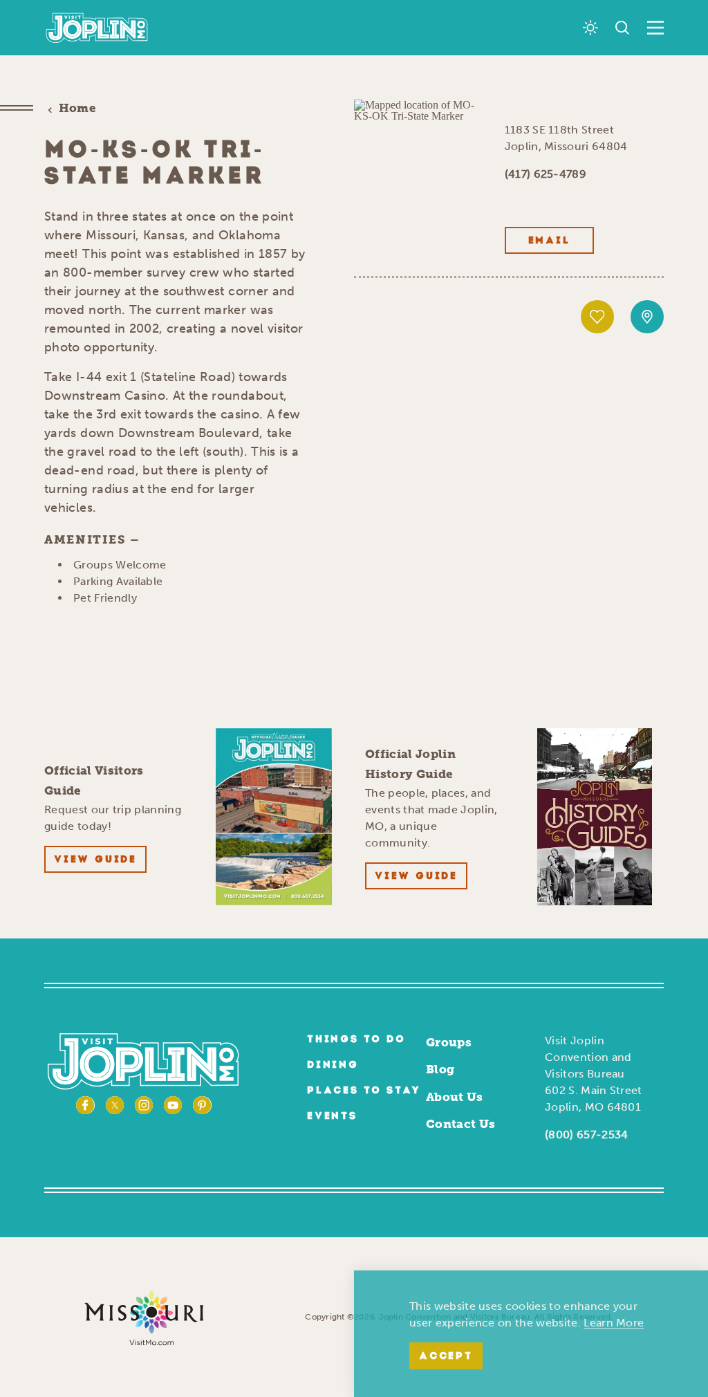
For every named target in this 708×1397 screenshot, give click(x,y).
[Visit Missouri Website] (143, 1317)
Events (332, 1116)
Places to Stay (364, 1091)
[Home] (97, 27)
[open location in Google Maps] (418, 109)
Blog (440, 1069)
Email (549, 241)
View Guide (95, 860)
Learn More (614, 1322)
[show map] (647, 317)
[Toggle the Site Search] (622, 28)
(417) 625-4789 (545, 174)
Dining (333, 1065)
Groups (449, 1042)
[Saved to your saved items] (597, 317)
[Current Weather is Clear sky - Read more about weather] (590, 27)
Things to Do (356, 1040)
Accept (446, 1356)
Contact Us (460, 1124)
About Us (454, 1097)
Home (77, 108)
